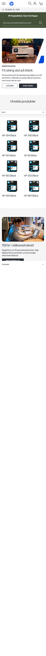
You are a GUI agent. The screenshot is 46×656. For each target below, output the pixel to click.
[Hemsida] (11, 4)
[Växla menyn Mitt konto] (34, 3)
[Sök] (30, 3)
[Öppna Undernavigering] (3, 3)
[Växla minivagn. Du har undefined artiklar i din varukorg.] (41, 3)
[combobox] (23, 112)
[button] (23, 264)
